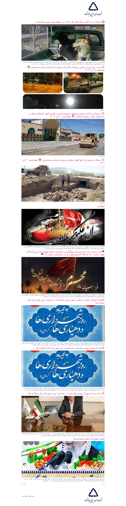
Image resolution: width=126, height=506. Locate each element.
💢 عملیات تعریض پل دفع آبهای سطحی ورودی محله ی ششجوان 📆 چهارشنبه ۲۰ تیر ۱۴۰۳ (63, 161)
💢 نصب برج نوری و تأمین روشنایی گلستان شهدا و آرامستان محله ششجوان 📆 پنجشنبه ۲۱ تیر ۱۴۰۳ (66, 68)
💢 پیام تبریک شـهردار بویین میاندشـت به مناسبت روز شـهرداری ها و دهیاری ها (67, 393)
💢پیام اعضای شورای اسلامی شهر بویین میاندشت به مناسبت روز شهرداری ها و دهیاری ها (66, 301)
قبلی (103, 484)
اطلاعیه (101, 206)
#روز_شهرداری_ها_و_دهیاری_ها (89, 438)
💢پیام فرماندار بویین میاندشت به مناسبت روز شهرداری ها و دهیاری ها (70, 347)
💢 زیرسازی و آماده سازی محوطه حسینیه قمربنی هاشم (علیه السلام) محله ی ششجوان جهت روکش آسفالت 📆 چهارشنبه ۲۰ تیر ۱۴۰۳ (67, 115)
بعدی (23, 484)
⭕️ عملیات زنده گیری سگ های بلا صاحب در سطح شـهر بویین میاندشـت (70, 21)
